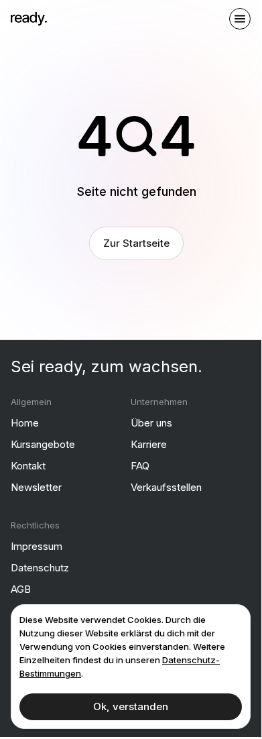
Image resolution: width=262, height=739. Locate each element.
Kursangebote (43, 444)
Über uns (151, 422)
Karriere (149, 444)
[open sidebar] (240, 19)
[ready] (29, 18)
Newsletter (36, 487)
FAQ (140, 465)
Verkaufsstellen (166, 487)
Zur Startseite (136, 243)
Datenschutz (40, 567)
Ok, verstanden (130, 706)
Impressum (36, 546)
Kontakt (28, 465)
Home (25, 422)
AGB (21, 589)
